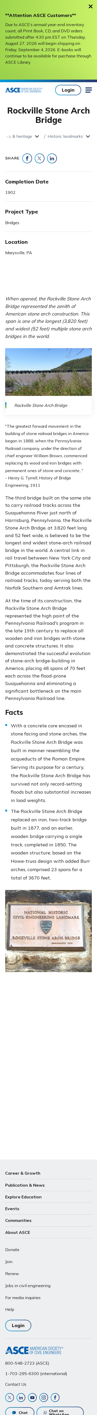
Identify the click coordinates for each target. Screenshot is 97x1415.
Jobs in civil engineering (27, 1285)
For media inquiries (23, 1297)
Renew (12, 1273)
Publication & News (25, 1185)
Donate (12, 1249)
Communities (18, 1220)
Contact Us (15, 1384)
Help (9, 1309)
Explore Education (23, 1196)
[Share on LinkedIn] (52, 158)
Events (12, 1208)
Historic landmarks (65, 136)
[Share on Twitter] (39, 158)
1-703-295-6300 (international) (36, 1373)
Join (8, 1261)
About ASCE (17, 1232)
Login (68, 90)
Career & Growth (22, 1173)
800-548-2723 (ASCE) (27, 1363)
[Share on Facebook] (27, 158)
